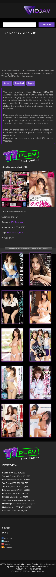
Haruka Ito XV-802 (9, 473)
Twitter (6, 541)
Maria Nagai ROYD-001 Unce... (15, 504)
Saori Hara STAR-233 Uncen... (14, 500)
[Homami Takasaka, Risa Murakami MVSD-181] (12, 323)
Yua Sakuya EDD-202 (11, 487)
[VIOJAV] (37, 13)
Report (31, 83)
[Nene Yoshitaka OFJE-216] (40, 285)
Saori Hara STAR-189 (11, 511)
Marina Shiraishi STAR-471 (13, 507)
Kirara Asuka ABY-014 (11, 493)
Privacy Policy (20, 569)
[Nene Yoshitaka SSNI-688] (40, 361)
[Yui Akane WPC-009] (12, 285)
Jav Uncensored (32, 100)
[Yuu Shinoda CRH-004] (40, 323)
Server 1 (7, 83)
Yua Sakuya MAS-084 (11, 483)
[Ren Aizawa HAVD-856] (12, 436)
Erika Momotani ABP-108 (12, 480)
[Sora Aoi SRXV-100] (40, 436)
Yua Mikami (43, 123)
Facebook (8, 538)
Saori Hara (7, 123)
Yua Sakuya (47, 120)
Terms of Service (34, 569)
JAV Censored (28, 97)
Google (7, 544)
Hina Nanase (12, 232)
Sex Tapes (48, 100)
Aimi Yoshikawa (26, 123)
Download (19, 83)
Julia (15, 123)
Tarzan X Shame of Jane (12, 476)
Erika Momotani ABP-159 (12, 490)
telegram (23, 138)
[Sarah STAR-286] (40, 398)
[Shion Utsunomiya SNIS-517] (12, 361)
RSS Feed (8, 547)
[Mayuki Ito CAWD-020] (12, 398)
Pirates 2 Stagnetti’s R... (12, 497)
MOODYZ (23, 232)
